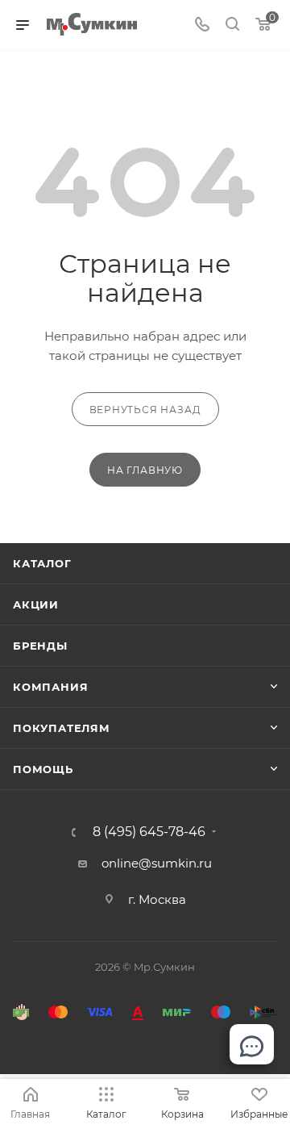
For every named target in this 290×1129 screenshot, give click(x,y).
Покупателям (61, 727)
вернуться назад (145, 410)
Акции (36, 604)
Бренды (40, 645)
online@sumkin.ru (157, 863)
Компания (50, 686)
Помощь (43, 769)
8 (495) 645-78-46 (149, 832)
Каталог (42, 563)
